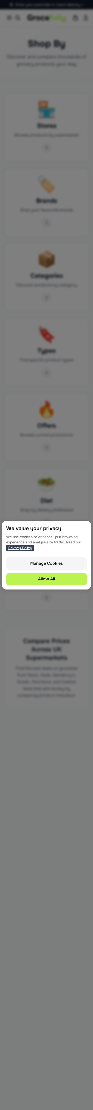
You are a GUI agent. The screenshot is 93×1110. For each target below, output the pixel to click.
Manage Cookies (46, 563)
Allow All (46, 579)
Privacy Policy (20, 547)
